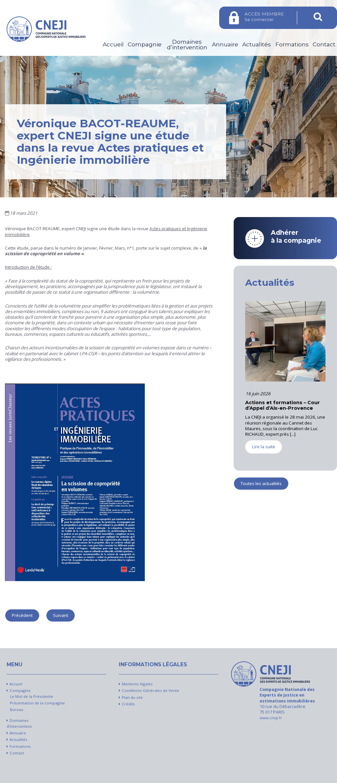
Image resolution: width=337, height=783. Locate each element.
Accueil (113, 44)
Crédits (128, 703)
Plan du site (132, 697)
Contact (324, 44)
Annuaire (225, 44)
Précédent (22, 615)
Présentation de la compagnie (37, 702)
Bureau (16, 709)
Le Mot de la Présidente (31, 696)
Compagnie (145, 44)
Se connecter (264, 16)
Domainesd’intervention (187, 44)
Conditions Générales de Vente (150, 690)
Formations (292, 44)
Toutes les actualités (261, 483)
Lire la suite (263, 452)
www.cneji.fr (271, 717)
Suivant (60, 615)
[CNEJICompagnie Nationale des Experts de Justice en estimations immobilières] (270, 674)
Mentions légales (137, 683)
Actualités (256, 44)
